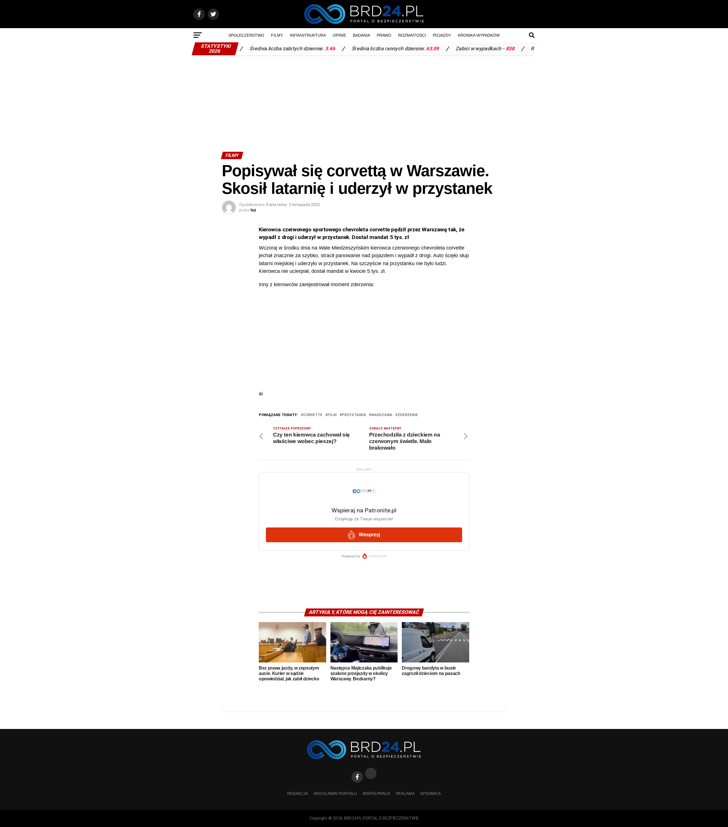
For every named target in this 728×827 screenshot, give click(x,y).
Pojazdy (442, 35)
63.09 (402, 48)
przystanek (354, 415)
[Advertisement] (364, 100)
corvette (312, 415)
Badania (361, 35)
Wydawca (430, 793)
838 (480, 48)
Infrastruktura (308, 35)
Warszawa (381, 415)
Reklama (405, 793)
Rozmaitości (412, 35)
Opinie (339, 35)
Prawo (384, 35)
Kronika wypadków (479, 35)
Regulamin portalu (335, 793)
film (332, 415)
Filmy (277, 35)
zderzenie (408, 415)
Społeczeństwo (246, 35)
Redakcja (297, 793)
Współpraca (376, 793)
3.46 (299, 48)
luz (253, 210)
